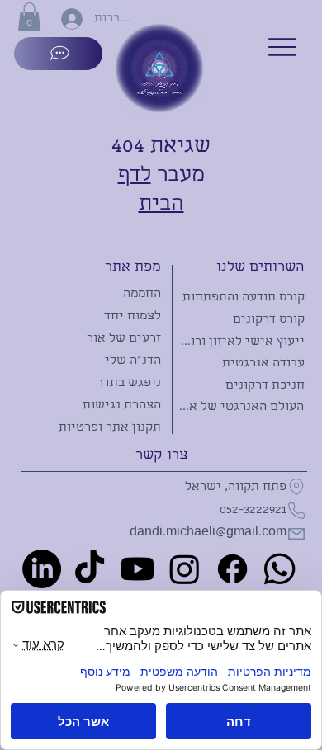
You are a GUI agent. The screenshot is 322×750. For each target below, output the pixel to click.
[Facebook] (232, 569)
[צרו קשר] (58, 53)
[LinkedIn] (41, 569)
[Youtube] (137, 569)
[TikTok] (89, 569)
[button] (29, 16)
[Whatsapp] (279, 569)
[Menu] (282, 47)
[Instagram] (184, 569)
